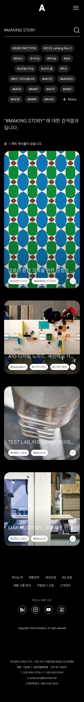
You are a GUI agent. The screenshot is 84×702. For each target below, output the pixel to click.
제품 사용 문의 (22, 585)
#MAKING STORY (45, 281)
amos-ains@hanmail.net (43, 678)
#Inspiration (17, 367)
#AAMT (34, 89)
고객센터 (65, 585)
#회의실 (51, 58)
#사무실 (34, 58)
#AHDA (49, 99)
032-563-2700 (32, 672)
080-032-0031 (50, 683)
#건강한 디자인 (18, 281)
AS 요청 (67, 577)
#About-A (39, 452)
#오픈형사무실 (25, 68)
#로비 (67, 58)
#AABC (67, 89)
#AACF (50, 89)
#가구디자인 (39, 367)
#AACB (15, 99)
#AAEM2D (66, 79)
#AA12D (47, 79)
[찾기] (77, 30)
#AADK (16, 89)
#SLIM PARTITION (24, 48)
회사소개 (17, 577)
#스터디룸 (47, 68)
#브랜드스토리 (18, 452)
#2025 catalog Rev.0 (58, 48)
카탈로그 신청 (45, 585)
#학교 (63, 68)
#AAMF (32, 99)
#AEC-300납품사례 (22, 79)
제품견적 (34, 577)
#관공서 (18, 58)
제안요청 (50, 577)
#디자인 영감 (59, 367)
